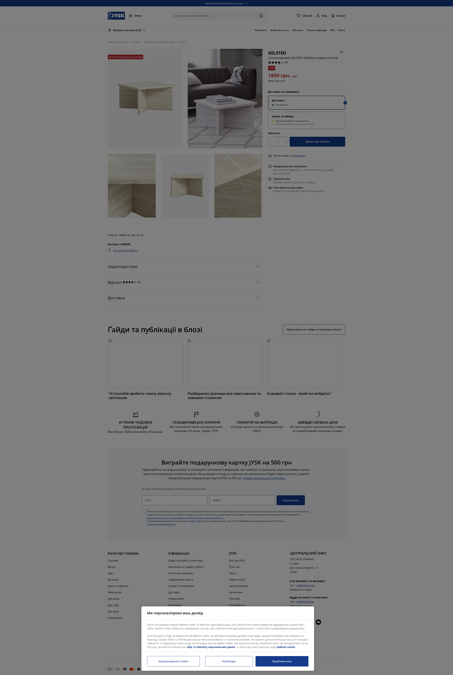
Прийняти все (281, 661)
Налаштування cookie (173, 661)
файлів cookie (286, 647)
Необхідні (229, 661)
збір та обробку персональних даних (211, 647)
